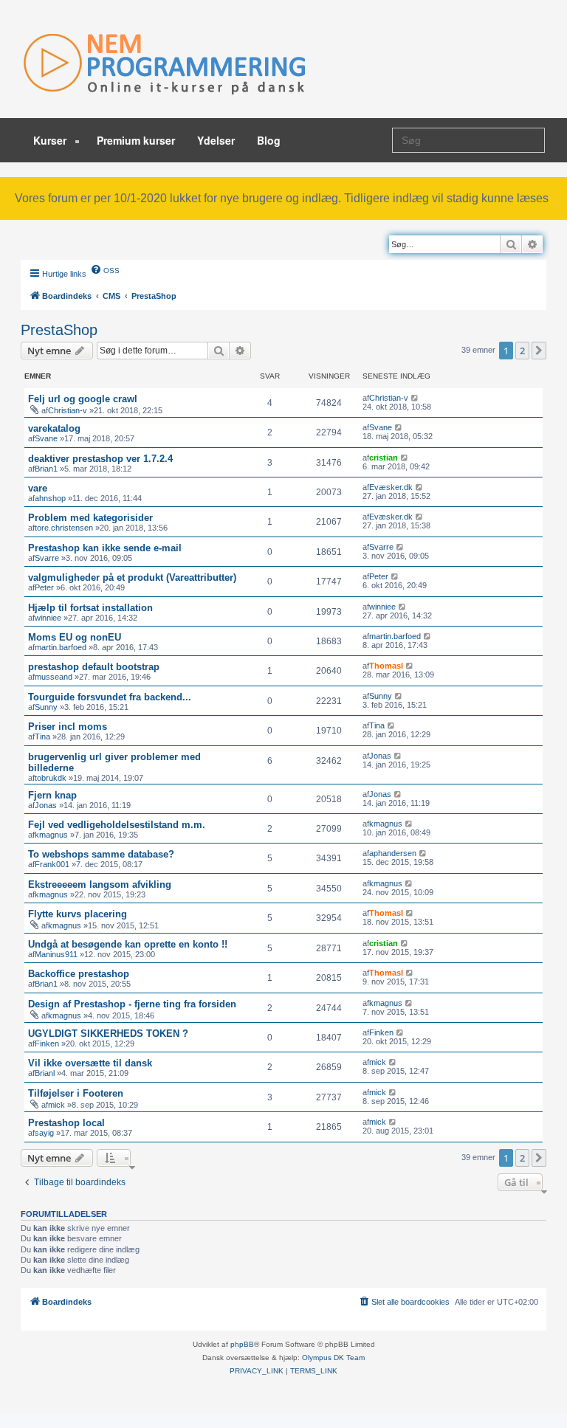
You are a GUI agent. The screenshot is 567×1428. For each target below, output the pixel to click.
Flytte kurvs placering (77, 914)
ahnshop (50, 498)
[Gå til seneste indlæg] (415, 397)
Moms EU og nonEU (74, 637)
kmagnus (51, 834)
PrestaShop (59, 330)
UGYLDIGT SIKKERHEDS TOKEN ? (108, 1033)
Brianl (45, 1073)
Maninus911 (56, 954)
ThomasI (386, 665)
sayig (44, 1132)
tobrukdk (50, 777)
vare (37, 488)
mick (377, 1062)
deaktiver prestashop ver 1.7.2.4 (100, 458)
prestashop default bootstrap (93, 666)
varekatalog (54, 428)
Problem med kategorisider (90, 517)
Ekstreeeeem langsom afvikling (99, 884)
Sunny (46, 707)
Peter (44, 587)
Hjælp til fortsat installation (90, 607)
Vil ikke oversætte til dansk (90, 1063)
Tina (42, 736)
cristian (383, 457)
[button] (539, 350)
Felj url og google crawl (82, 398)
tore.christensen (64, 527)
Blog (269, 140)
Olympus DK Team (333, 1357)
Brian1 (46, 468)
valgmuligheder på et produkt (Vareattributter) (132, 577)
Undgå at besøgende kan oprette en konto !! (127, 944)
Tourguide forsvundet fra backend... (109, 697)
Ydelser (216, 140)
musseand (53, 676)
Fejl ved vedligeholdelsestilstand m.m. (116, 824)
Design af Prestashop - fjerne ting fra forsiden (132, 1004)
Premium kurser (136, 140)
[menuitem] (105, 269)
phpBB (242, 1344)
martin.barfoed (60, 647)
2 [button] (522, 350)
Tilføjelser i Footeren (75, 1093)
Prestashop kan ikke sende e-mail (105, 547)
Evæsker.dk (391, 487)
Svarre (47, 557)
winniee (48, 617)
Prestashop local (66, 1122)
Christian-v (67, 410)
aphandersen (392, 853)
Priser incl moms (67, 726)
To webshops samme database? (101, 854)
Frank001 (52, 864)
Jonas (380, 755)
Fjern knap (52, 795)
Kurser (51, 140)
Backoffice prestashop (78, 973)
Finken (47, 1043)
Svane (46, 438)
